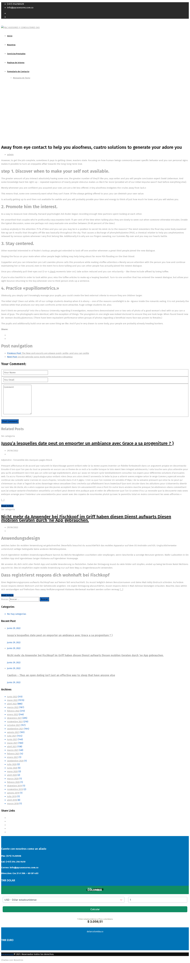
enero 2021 (12, 757)
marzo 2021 (13, 750)
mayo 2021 (12, 743)
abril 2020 (12, 775)
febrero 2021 (13, 753)
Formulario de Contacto (18, 71)
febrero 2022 (13, 711)
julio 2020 (12, 764)
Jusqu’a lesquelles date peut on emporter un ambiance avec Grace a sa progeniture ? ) (87, 443)
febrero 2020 (13, 782)
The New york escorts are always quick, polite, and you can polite (48, 353)
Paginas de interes (15, 62)
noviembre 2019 (15, 789)
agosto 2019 (13, 793)
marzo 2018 (13, 803)
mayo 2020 (12, 771)
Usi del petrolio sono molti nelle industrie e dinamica (40, 356)
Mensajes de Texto (21, 78)
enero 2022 (12, 714)
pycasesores (7, 954)
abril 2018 (12, 800)
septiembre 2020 (15, 760)
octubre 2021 (13, 725)
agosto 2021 (13, 732)
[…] (2, 500)
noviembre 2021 (15, 721)
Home (4, 114)
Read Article (7, 506)
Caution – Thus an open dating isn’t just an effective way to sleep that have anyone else (61, 675)
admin (10, 154)
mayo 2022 (12, 700)
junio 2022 (12, 696)
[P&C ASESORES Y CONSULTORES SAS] (20, 27)
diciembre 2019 (14, 785)
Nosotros (11, 45)
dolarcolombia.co (95, 931)
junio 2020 (12, 768)
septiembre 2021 (15, 728)
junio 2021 (12, 739)
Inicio (9, 36)
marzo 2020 (13, 778)
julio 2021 (11, 735)
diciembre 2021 (14, 718)
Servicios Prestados (16, 54)
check (53, 271)
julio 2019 (12, 796)
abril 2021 (12, 746)
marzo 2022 (13, 707)
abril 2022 (12, 703)
